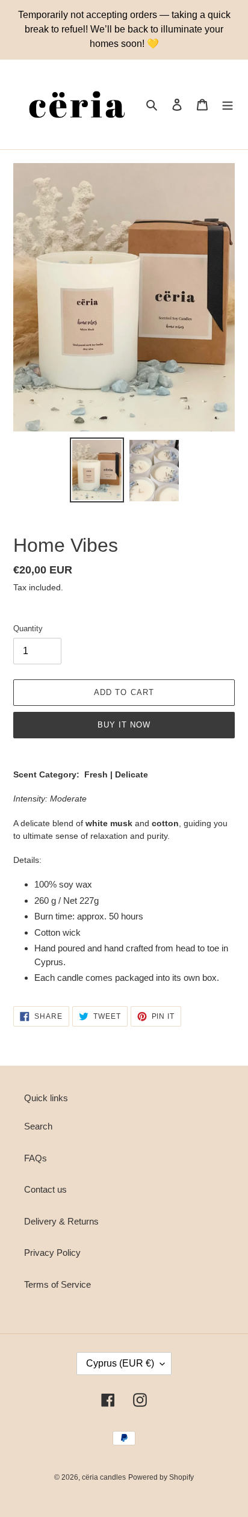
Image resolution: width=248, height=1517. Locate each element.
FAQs (35, 1158)
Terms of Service (57, 1284)
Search (38, 1126)
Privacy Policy (52, 1252)
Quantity (28, 628)
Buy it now (124, 724)
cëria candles (104, 1477)
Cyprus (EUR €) (120, 1363)
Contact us (45, 1189)
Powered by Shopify (161, 1477)
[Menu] (227, 104)
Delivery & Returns (61, 1221)
